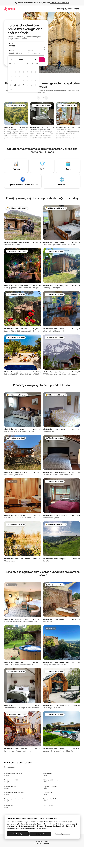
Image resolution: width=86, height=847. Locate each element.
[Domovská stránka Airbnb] (9, 8)
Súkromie (37, 843)
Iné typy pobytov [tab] (10, 767)
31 (11, 89)
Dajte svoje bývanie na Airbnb (67, 9)
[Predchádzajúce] (38, 98)
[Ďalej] (46, 98)
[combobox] (26, 46)
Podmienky (46, 843)
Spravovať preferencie (62, 834)
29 (31, 85)
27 (23, 85)
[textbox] (17, 53)
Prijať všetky (17, 834)
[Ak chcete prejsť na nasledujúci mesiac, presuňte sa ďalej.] (35, 59)
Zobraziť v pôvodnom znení (59, 3)
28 (27, 85)
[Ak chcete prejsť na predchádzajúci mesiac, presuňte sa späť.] (11, 59)
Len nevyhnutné (40, 834)
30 (36, 85)
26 (19, 85)
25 (15, 85)
